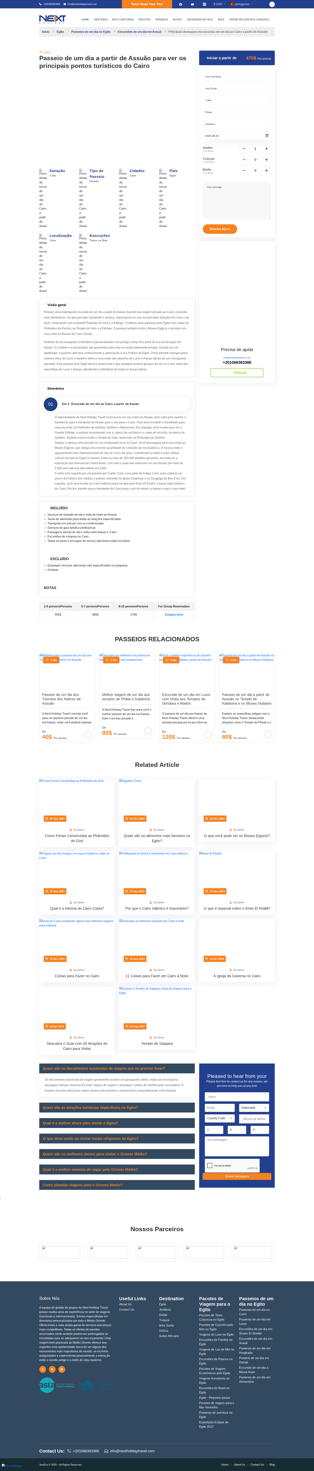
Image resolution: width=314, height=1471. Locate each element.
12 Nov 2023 (57, 958)
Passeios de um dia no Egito (90, 31)
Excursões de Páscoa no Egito (216, 1361)
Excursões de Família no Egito (215, 1342)
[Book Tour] (88, 734)
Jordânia (165, 1309)
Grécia (163, 1330)
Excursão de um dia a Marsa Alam (253, 1370)
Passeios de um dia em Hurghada (255, 1350)
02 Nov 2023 (137, 818)
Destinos (100, 19)
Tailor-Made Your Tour (147, 4)
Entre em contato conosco (249, 19)
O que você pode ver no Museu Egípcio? (237, 836)
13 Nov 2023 (217, 818)
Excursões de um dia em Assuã (139, 31)
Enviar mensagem (237, 1176)
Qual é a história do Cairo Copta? (77, 908)
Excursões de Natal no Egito (214, 1390)
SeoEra (44, 1464)
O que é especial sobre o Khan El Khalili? (237, 908)
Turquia (164, 1320)
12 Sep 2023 (57, 891)
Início (45, 31)
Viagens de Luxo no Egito (216, 1334)
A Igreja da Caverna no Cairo (237, 976)
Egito (60, 31)
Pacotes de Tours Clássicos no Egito (211, 1317)
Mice (221, 19)
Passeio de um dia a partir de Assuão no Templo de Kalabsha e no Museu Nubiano (246, 699)
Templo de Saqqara (157, 1043)
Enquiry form (174, 614)
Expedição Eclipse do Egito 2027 (213, 1424)
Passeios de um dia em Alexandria (255, 1379)
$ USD (218, 4)
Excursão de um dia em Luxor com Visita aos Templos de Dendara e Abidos (186, 699)
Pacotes (144, 19)
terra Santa (166, 1325)
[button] (177, 109)
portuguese (242, 4)
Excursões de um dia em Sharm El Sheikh (255, 1331)
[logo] (52, 19)
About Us (125, 1304)
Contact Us (126, 1309)
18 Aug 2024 (137, 958)
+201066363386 (51, 4)
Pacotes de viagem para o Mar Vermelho (216, 1405)
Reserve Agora (220, 229)
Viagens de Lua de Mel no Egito (216, 1351)
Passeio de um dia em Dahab (254, 1360)
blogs (177, 19)
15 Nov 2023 (217, 891)
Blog (272, 1464)
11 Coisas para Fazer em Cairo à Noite (157, 976)
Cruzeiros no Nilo (200, 19)
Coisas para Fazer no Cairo (77, 976)
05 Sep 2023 (57, 818)
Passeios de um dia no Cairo (254, 1312)
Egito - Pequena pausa (214, 1397)
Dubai (163, 1314)
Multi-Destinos (123, 19)
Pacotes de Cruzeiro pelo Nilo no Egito (216, 1327)
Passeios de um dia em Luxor (255, 1321)
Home (85, 19)
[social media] (180, 4)
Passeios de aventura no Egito (215, 1415)
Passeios (162, 19)
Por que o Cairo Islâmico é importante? (157, 908)
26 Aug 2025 (137, 1026)
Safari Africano (169, 1336)
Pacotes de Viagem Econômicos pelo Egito (214, 1371)
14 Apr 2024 (216, 958)
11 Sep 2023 (136, 891)
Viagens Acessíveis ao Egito (214, 1380)
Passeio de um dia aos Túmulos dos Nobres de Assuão (61, 699)
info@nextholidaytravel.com (237, 358)
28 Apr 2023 (56, 1026)
